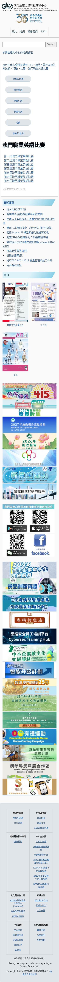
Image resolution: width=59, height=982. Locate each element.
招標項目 (41, 939)
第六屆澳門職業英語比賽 (19, 177)
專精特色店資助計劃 (41, 848)
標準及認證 (18, 78)
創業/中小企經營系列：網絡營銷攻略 (27, 237)
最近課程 (9, 202)
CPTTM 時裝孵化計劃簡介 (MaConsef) (17, 903)
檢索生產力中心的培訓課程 (18, 52)
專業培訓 (18, 100)
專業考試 (18, 111)
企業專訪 (41, 910)
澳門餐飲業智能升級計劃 (41, 885)
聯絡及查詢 (18, 133)
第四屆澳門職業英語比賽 (19, 168)
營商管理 (18, 89)
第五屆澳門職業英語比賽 (19, 172)
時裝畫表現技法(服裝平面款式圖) (25, 214)
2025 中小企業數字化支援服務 (41, 877)
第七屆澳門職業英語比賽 (19, 181)
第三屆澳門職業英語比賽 (19, 164)
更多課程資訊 (14, 265)
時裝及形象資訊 (18, 911)
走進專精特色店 (41, 854)
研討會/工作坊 (41, 900)
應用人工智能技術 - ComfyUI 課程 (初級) (29, 227)
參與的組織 (18, 939)
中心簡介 (18, 929)
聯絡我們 (18, 945)
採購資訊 (41, 935)
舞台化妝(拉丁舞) (16, 209)
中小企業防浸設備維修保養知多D (41, 861)
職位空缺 (41, 929)
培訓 (22, 31)
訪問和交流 (18, 935)
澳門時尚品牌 (18, 916)
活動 (18, 122)
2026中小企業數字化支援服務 (41, 869)
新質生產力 (41, 905)
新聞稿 (18, 950)
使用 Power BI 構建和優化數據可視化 (28, 232)
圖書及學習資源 (41, 827)
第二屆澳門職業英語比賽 (19, 160)
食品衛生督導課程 (17, 250)
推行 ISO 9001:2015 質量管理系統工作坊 (29, 260)
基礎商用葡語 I (15, 255)
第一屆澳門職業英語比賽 (19, 156)
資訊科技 (18, 841)
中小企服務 (41, 841)
